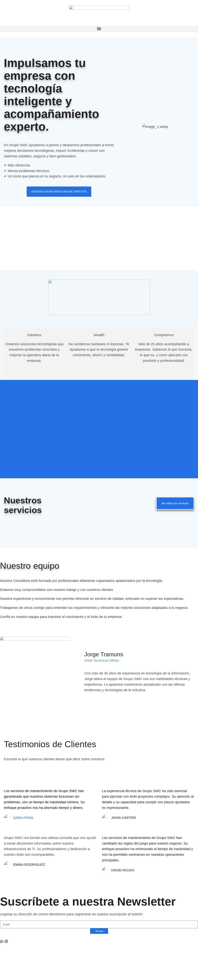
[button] (99, 29)
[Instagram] (6, 941)
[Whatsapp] (1, 941)
